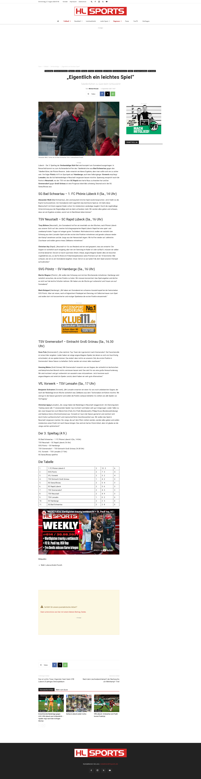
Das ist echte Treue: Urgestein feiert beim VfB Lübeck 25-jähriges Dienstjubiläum (56, 680)
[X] (103, 1)
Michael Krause (94, 88)
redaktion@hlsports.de (109, 764)
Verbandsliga (55, 66)
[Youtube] (106, 1)
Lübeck (78, 71)
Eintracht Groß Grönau (60, 71)
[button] (91, 1)
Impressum (73, 1)
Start (40, 66)
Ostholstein (98, 71)
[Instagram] (99, 1)
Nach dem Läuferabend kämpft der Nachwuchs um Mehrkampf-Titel (101, 680)
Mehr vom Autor (62, 690)
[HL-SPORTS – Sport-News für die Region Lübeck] (100, 11)
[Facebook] (95, 1)
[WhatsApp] (113, 94)
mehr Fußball (107, 71)
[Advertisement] (100, 46)
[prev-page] (39, 725)
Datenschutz (82, 1)
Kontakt (65, 1)
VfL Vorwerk (152, 71)
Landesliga (70, 711)
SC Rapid (91, 71)
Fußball (46, 66)
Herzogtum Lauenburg (140, 71)
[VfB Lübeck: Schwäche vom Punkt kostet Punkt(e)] (106, 703)
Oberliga (84, 71)
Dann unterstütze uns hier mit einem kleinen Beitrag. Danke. (63, 612)
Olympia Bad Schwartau (119, 71)
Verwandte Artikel (46, 690)
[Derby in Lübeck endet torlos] (79, 703)
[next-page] (43, 725)
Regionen (71, 71)
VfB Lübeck (42, 711)
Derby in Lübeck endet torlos (76, 714)
